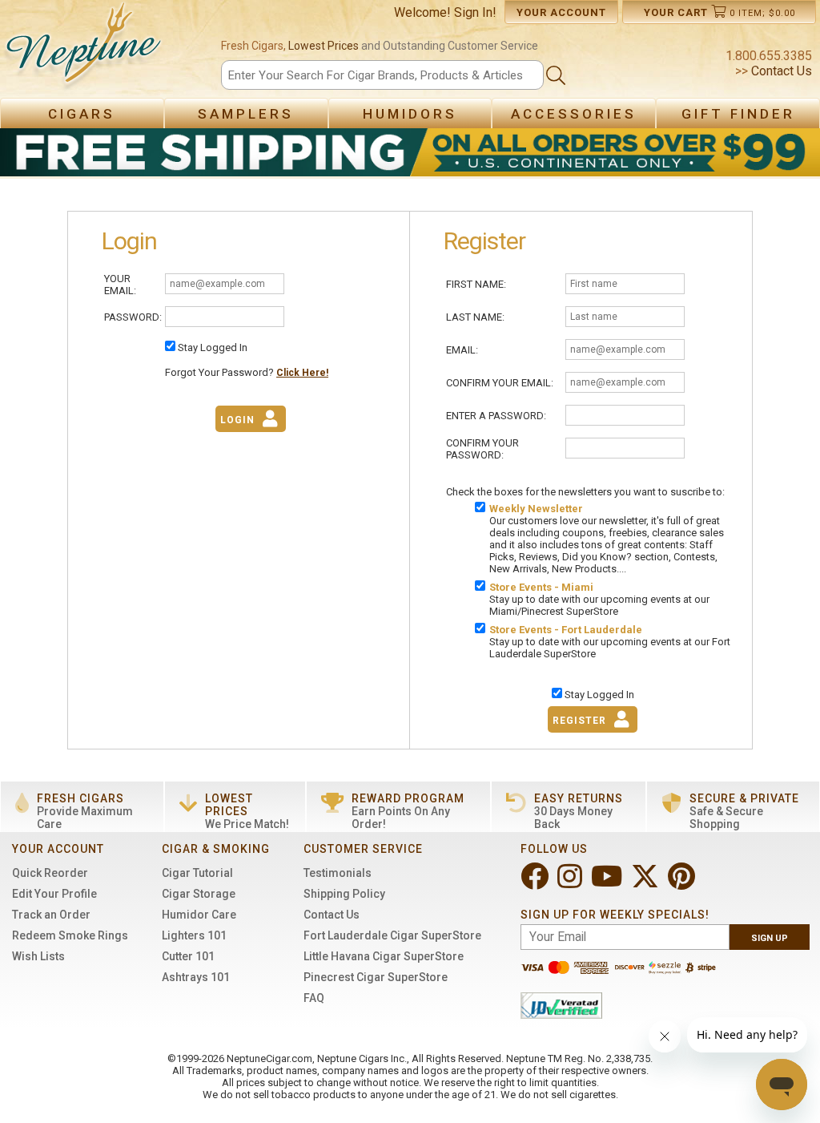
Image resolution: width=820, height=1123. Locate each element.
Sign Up (769, 938)
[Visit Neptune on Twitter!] (646, 883)
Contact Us (780, 71)
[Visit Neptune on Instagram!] (571, 883)
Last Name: (475, 317)
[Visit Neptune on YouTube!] (608, 883)
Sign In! (475, 12)
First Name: (476, 284)
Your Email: (120, 285)
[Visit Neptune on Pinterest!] (683, 883)
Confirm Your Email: (499, 383)
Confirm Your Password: (482, 449)
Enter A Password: (496, 416)
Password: (133, 317)
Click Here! (302, 372)
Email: (462, 350)
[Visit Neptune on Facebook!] (536, 883)
